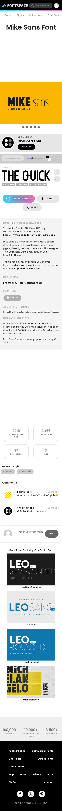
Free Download (22, 198)
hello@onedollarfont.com (26, 268)
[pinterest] (42, 794)
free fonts (10, 734)
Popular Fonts (17, 751)
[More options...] (57, 179)
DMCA (12, 782)
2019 (16, 430)
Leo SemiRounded (31, 587)
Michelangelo (31, 699)
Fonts (8, 15)
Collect (51, 198)
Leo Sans (31, 624)
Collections (35, 15)
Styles (20, 15)
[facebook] (20, 794)
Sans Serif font (33, 323)
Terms (49, 774)
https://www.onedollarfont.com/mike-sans (29, 235)
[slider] (32, 158)
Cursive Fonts (45, 758)
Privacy (37, 774)
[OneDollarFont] (9, 142)
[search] (40, 5)
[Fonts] (15, 5)
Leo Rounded (31, 662)
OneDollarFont (29, 141)
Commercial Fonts (42, 751)
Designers (51, 734)
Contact (26, 147)
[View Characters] (57, 172)
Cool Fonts (15, 758)
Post (52, 533)
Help (11, 774)
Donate (14, 298)
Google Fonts (16, 766)
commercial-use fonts (31, 735)
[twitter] (31, 794)
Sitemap (48, 782)
